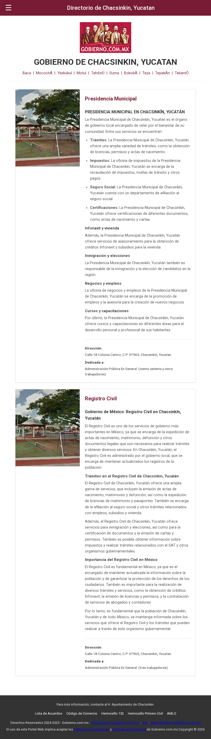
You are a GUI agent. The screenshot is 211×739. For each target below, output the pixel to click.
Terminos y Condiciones (91, 729)
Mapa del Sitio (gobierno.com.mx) (175, 723)
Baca (27, 73)
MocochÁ (44, 73)
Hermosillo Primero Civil (145, 713)
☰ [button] (8, 8)
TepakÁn (162, 73)
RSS (145, 723)
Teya (146, 73)
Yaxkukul (64, 73)
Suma (114, 73)
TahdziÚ (97, 73)
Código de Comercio (81, 713)
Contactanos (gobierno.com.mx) (115, 723)
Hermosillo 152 (112, 713)
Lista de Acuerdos (48, 713)
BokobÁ (130, 73)
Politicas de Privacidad (129, 729)
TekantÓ (182, 73)
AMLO (171, 713)
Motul (81, 73)
